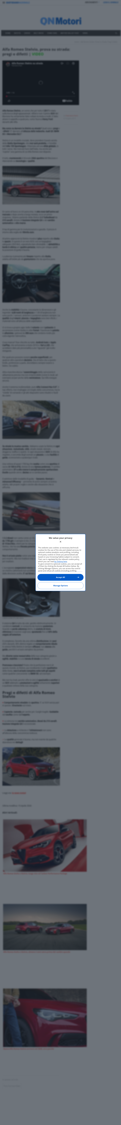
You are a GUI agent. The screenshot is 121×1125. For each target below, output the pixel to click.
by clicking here (60, 561)
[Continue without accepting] (60, 542)
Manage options (60, 585)
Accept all (60, 577)
